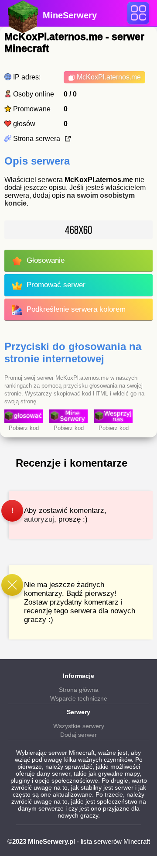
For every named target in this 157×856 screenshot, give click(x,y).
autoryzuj (39, 519)
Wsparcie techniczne (78, 698)
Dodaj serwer (78, 734)
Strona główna (79, 689)
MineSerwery (70, 15)
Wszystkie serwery (78, 725)
